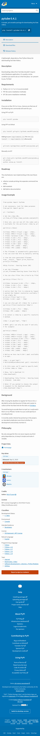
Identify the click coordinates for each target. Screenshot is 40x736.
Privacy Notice (19, 670)
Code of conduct (19, 667)
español (13, 720)
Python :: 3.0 (9, 551)
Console (7, 521)
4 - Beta (7, 515)
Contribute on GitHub (19, 643)
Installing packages (19, 597)
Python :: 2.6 (9, 547)
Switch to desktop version (20, 711)
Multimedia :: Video (11, 562)
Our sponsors (20, 629)
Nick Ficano (10, 494)
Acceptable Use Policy (19, 673)
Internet (7, 559)
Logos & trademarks (20, 626)
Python (7, 545)
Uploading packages (19, 599)
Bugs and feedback (20, 641)
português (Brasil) (33, 720)
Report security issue (20, 665)
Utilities (7, 566)
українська (8, 722)
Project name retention (19, 605)
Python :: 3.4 (9, 554)
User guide (19, 602)
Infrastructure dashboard (19, 621)
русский (13, 723)
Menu (33, 3)
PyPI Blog (19, 619)
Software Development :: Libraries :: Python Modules (21, 564)
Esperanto (24, 723)
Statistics (20, 624)
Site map (20, 702)
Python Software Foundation (27, 696)
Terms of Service (19, 662)
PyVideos (33, 405)
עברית (18, 723)
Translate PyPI (19, 646)
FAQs (20, 607)
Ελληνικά (14, 722)
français (19, 720)
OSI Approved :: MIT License (13, 533)
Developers (8, 527)
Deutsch (21, 722)
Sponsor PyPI (20, 648)
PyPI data (5, 456)
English (7, 539)
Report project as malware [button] (20, 572)
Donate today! (20, 691)
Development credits (19, 651)
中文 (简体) (28, 722)
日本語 (25, 720)
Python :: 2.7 (9, 549)
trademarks (12, 696)
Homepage (7, 447)
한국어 (31, 723)
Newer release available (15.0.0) (14, 463)
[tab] (20, 40)
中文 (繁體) (36, 722)
